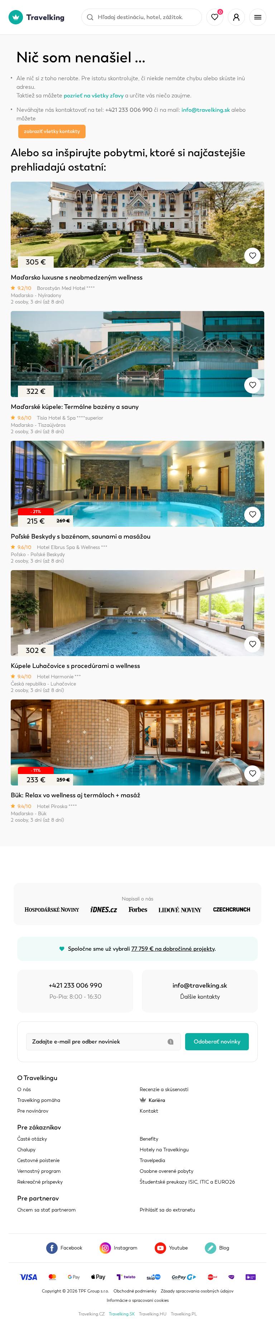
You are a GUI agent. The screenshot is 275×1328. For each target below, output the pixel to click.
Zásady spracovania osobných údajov (197, 1291)
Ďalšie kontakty (200, 996)
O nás (24, 1089)
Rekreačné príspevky (40, 1182)
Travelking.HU (153, 1314)
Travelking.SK (122, 1314)
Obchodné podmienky (135, 1291)
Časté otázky (32, 1139)
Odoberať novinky (217, 1041)
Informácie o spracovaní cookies (138, 1300)
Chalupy (26, 1150)
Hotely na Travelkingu (164, 1150)
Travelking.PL (184, 1314)
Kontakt (149, 1111)
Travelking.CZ (91, 1314)
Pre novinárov (32, 1111)
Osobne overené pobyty (166, 1171)
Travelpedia (152, 1160)
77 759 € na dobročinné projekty (172, 948)
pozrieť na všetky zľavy (94, 95)
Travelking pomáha (38, 1100)
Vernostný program (39, 1171)
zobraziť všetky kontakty (52, 131)
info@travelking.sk (206, 110)
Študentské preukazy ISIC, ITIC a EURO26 (187, 1182)
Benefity (149, 1139)
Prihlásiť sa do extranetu (167, 1210)
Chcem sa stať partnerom (46, 1210)
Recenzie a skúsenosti (164, 1089)
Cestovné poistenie (38, 1160)
